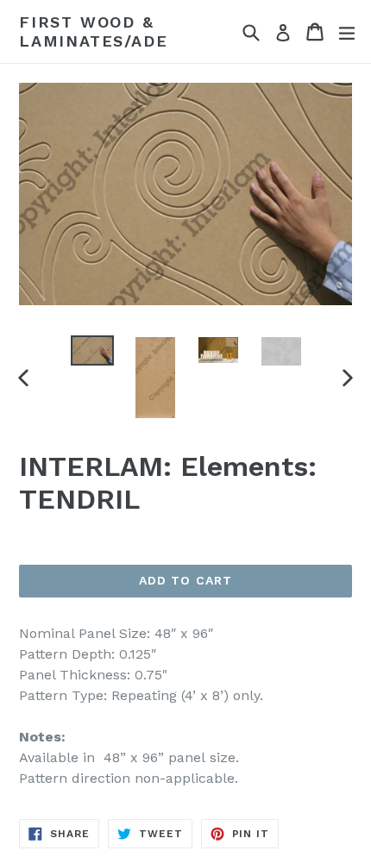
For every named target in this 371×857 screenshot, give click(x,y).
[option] (91, 350)
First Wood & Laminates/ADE (93, 31)
